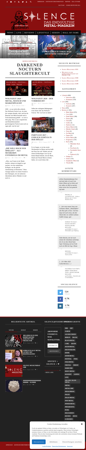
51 (37, 356)
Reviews (64, 110)
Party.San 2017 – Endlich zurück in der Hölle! (41, 137)
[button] (82, 424)
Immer (35, 330)
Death (73, 343)
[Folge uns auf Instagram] (60, 306)
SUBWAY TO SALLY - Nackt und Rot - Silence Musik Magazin (71, 224)
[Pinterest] (15, 2)
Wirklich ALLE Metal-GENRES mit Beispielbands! (32, 352)
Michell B (68, 194)
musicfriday (69, 391)
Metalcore (69, 388)
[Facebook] (7, 2)
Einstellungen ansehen (72, 442)
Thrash (68, 163)
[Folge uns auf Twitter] (60, 292)
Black (75, 337)
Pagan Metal (69, 397)
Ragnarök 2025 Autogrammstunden (19, 53)
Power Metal (70, 137)
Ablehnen (54, 442)
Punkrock (73, 154)
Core (49, 48)
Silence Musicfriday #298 (70, 84)
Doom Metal (69, 356)
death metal (69, 346)
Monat (23, 330)
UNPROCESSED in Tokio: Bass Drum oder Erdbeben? (56, 53)
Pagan (19, 84)
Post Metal (69, 400)
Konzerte (57, 48)
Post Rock (73, 148)
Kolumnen (10, 132)
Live (20, 48)
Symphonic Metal (71, 161)
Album (67, 331)
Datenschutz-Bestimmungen (59, 446)
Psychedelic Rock (75, 150)
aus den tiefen (70, 334)
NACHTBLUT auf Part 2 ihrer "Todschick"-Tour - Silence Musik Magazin (72, 271)
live (66, 377)
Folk (82, 50)
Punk (67, 410)
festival (68, 359)
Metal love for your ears (52, 370)
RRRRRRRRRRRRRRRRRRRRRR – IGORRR (32, 381)
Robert (35, 142)
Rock (67, 142)
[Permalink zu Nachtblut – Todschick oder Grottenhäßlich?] (61, 270)
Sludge (68, 156)
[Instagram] (11, 2)
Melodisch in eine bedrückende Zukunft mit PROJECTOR (70, 73)
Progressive (69, 139)
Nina (8, 157)
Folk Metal (69, 362)
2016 (66, 328)
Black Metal (11, 82)
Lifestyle (20, 132)
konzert (68, 374)
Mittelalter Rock (75, 144)
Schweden (69, 419)
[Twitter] (23, 2)
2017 (71, 328)
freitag (68, 365)
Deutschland (70, 349)
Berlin (67, 337)
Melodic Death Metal (70, 381)
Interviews (69, 97)
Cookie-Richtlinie (46, 446)
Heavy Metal (70, 127)
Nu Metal (69, 133)
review (67, 416)
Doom (68, 118)
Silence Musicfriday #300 (70, 78)
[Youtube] (26, 2)
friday (75, 365)
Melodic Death (70, 129)
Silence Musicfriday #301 (70, 69)
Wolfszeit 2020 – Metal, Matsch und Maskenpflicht (15, 101)
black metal (69, 340)
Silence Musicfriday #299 (70, 81)
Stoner (68, 158)
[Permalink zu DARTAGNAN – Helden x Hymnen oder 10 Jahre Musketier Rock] (61, 196)
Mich (8, 105)
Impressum (70, 446)
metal (67, 385)
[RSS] (19, 2)
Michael (68, 251)
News (26, 48)
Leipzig (76, 374)
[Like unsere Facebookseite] (60, 299)
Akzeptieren (39, 442)
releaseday (69, 413)
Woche (11, 330)
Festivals (13, 48)
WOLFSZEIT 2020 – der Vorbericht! (42, 100)
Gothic (68, 123)
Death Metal (69, 116)
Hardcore (69, 125)
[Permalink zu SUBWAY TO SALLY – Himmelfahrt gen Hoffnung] (61, 223)
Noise (67, 131)
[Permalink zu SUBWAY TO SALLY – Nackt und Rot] (61, 252)
